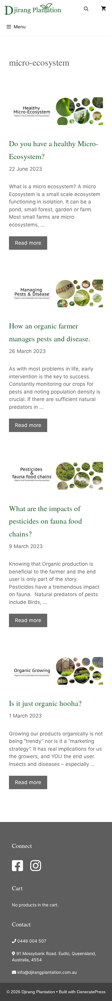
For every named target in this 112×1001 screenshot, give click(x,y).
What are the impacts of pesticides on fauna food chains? (45, 521)
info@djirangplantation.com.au (47, 972)
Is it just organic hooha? (45, 703)
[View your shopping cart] (103, 9)
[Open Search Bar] (86, 9)
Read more (28, 243)
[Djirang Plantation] (34, 9)
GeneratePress (91, 991)
